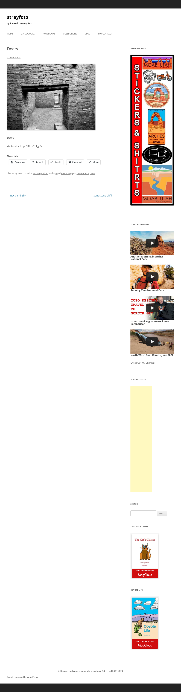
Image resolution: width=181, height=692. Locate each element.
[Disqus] (61, 242)
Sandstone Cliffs (105, 195)
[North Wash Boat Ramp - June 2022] (152, 341)
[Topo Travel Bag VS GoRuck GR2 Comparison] (152, 308)
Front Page (67, 173)
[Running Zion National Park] (152, 277)
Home (10, 33)
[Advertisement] (141, 439)
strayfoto (17, 17)
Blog (87, 33)
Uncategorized (40, 173)
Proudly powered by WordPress (22, 677)
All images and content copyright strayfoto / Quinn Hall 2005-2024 (90, 671)
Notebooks (49, 33)
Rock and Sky (16, 195)
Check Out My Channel (142, 362)
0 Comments (14, 57)
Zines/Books (28, 33)
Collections (70, 33)
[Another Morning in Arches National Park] (152, 243)
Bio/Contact (105, 33)
